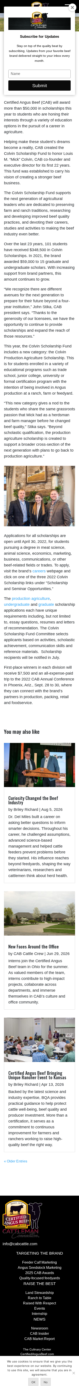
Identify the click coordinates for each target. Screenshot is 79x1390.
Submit (39, 85)
